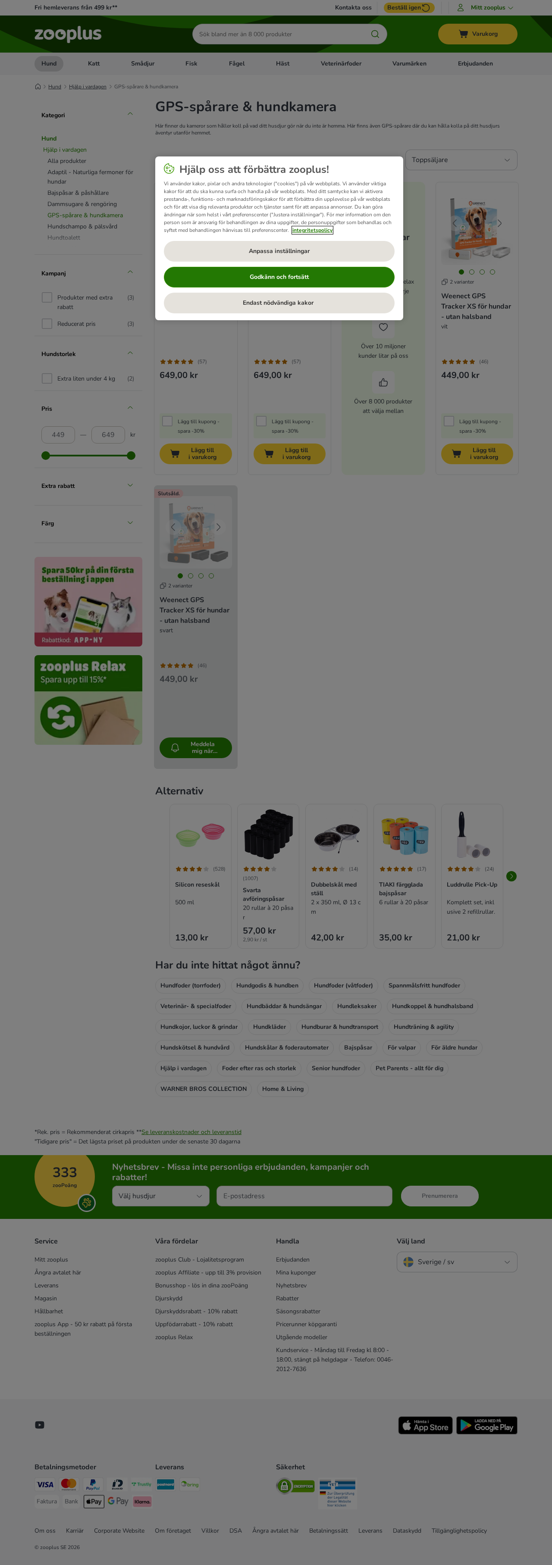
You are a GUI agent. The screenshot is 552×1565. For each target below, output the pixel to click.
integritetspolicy (312, 230)
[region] (279, 238)
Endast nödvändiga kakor (279, 303)
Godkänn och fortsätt (279, 277)
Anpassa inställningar (279, 251)
